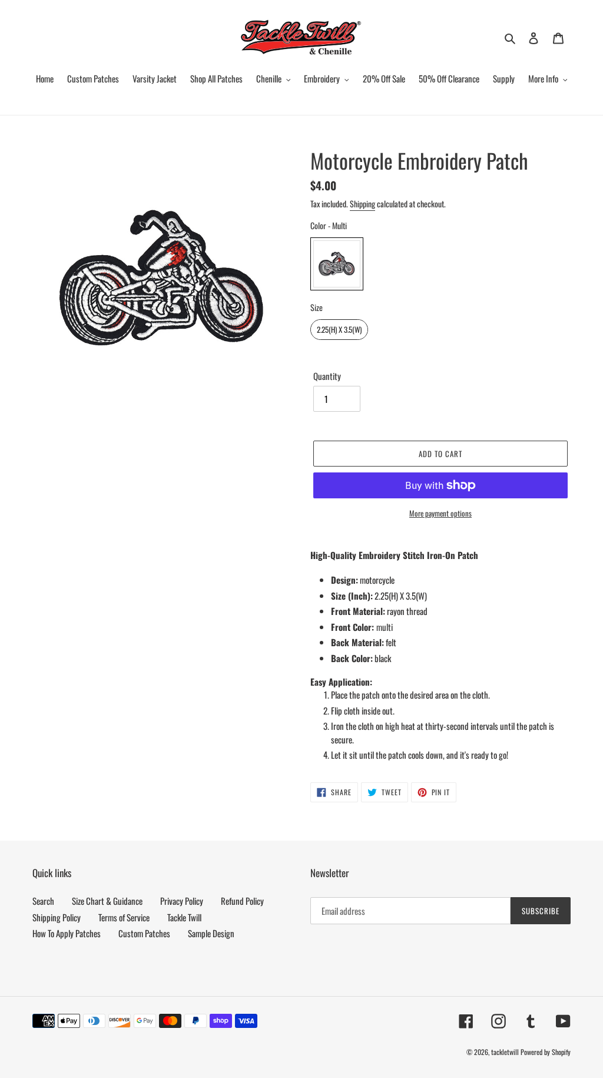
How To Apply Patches (66, 933)
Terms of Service (124, 917)
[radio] (336, 263)
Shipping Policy (56, 917)
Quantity (327, 375)
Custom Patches (144, 933)
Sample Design (211, 933)
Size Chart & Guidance (107, 900)
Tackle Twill (184, 917)
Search (43, 900)
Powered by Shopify (546, 1052)
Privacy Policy (181, 900)
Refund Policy (242, 900)
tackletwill (505, 1052)
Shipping (362, 203)
